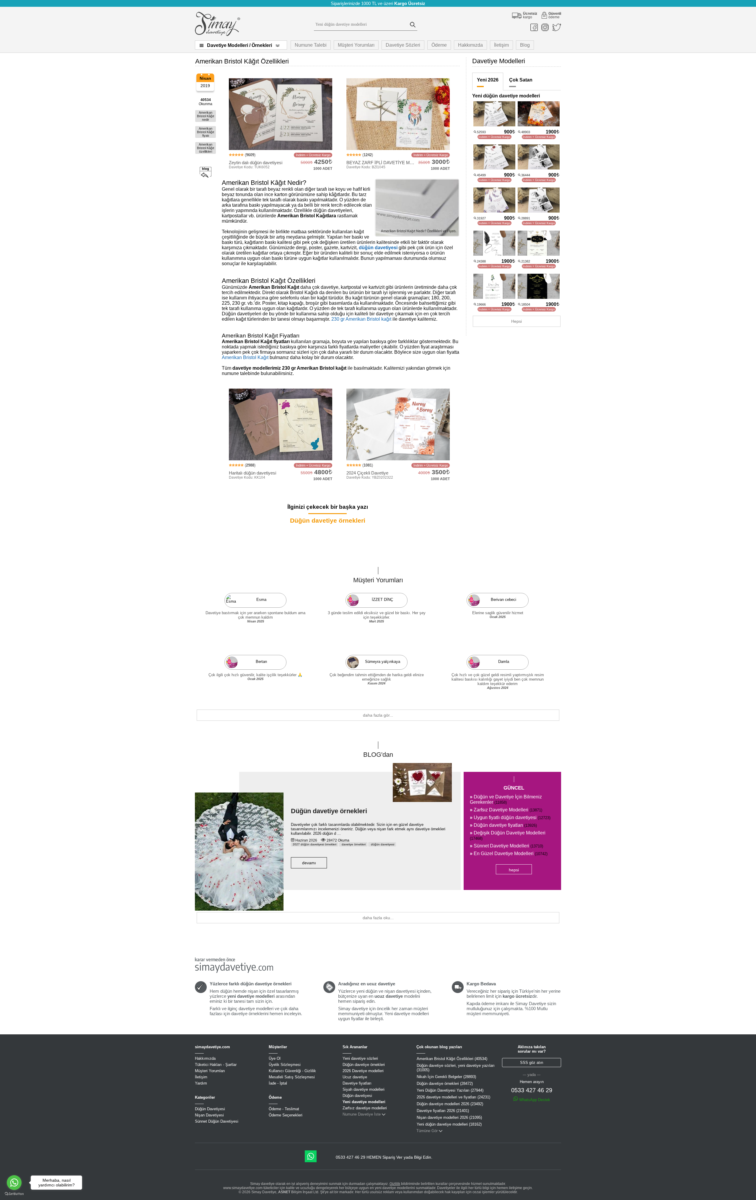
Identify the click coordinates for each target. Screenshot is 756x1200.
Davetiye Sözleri (403, 45)
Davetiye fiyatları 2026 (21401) (443, 1110)
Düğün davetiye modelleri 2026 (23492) (450, 1104)
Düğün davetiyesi (357, 1095)
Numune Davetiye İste (362, 1114)
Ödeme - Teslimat (284, 1109)
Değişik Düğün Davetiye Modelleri (507, 835)
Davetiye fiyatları (357, 1083)
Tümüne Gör (427, 1131)
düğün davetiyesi (378, 247)
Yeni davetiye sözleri (360, 1058)
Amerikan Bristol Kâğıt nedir (205, 116)
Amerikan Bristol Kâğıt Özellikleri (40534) (452, 1058)
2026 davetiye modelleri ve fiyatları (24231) (453, 1097)
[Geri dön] (205, 172)
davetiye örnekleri (353, 844)
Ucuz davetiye (355, 1077)
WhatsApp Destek (534, 1100)
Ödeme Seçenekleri (285, 1115)
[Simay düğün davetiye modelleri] (217, 34)
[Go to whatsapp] (14, 1182)
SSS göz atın (531, 1062)
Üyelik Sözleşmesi (285, 1064)
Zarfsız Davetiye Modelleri (506, 809)
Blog (525, 45)
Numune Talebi (311, 45)
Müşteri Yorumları (356, 45)
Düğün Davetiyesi (210, 1109)
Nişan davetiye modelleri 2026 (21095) (449, 1117)
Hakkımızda (470, 45)
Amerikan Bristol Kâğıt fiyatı (205, 132)
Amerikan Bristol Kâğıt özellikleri (205, 148)
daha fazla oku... (378, 917)
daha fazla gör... (378, 715)
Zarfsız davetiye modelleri (365, 1108)
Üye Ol (275, 1058)
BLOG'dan (378, 754)
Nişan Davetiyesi (209, 1115)
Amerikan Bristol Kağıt (245, 357)
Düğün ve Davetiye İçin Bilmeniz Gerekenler (506, 799)
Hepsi (516, 321)
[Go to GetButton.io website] (14, 1194)
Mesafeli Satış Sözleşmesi (292, 1077)
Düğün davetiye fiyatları (503, 825)
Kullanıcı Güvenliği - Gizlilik (292, 1071)
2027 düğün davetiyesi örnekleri (314, 844)
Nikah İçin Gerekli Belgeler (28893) (446, 1077)
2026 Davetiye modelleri (363, 1071)
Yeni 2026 (487, 79)
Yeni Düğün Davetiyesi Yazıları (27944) (450, 1090)
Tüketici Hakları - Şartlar (216, 1064)
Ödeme (439, 45)
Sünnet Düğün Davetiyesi (216, 1121)
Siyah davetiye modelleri (363, 1089)
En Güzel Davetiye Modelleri (509, 853)
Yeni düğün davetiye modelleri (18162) (449, 1124)
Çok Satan (520, 79)
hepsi (514, 870)
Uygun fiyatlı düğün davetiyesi (510, 817)
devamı (309, 862)
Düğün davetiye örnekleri (327, 520)
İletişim (501, 45)
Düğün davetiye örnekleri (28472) (445, 1083)
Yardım (201, 1083)
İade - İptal (278, 1083)
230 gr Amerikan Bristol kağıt (361, 319)
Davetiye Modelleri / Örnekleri (239, 45)
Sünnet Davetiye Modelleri (506, 845)
